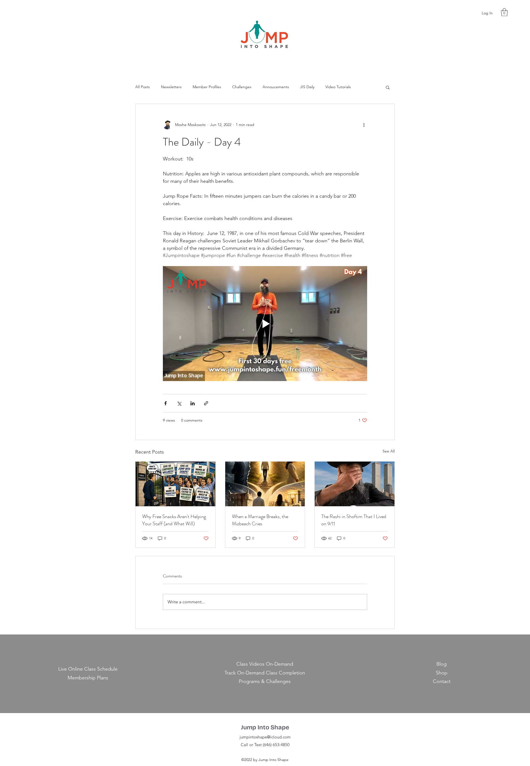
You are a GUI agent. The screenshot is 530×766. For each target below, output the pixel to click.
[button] (504, 12)
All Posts (142, 86)
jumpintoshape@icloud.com (265, 737)
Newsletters (171, 86)
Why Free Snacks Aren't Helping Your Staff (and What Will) (174, 520)
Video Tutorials (338, 86)
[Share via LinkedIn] (192, 403)
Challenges (241, 86)
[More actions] (364, 125)
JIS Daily (307, 86)
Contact (442, 681)
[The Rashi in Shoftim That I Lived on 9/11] (354, 484)
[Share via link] (206, 403)
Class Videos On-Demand (264, 664)
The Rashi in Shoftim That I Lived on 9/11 (353, 520)
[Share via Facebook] (165, 403)
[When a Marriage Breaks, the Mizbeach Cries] (265, 484)
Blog (441, 664)
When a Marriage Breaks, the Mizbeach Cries (260, 520)
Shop (441, 673)
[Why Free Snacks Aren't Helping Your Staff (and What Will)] (175, 484)
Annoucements (276, 86)
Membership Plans (88, 678)
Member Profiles (207, 86)
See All (389, 451)
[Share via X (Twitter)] (179, 403)
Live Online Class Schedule (88, 669)
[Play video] (265, 323)
